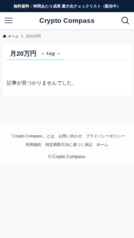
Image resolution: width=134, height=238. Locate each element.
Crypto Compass (67, 20)
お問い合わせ (70, 136)
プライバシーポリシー (105, 136)
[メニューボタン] (8, 20)
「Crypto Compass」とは (31, 136)
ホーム (102, 144)
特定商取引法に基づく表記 (69, 144)
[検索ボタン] (125, 20)
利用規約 (33, 144)
